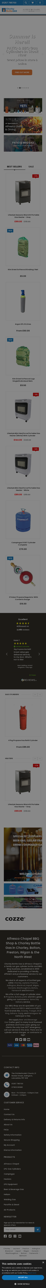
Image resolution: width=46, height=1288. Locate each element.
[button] (23, 1284)
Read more (32, 1273)
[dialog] (23, 644)
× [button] (43, 1262)
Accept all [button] (23, 1277)
